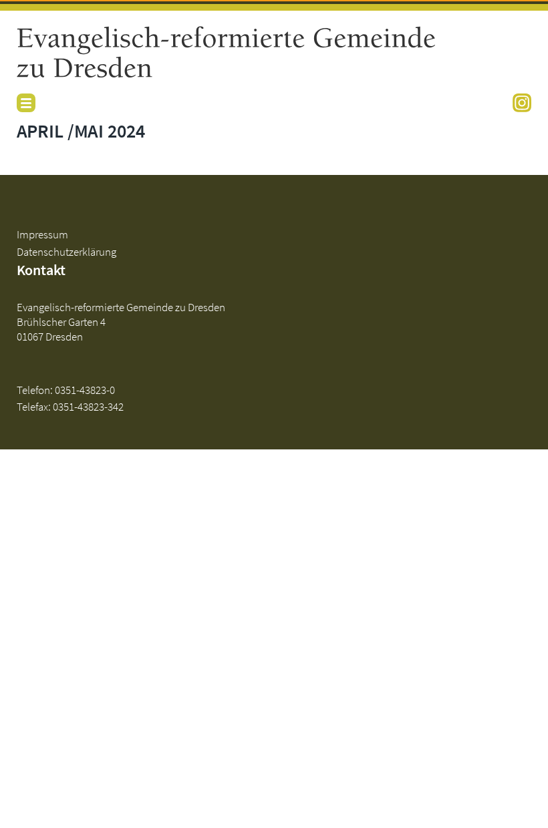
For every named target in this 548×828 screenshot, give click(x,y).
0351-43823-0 (85, 390)
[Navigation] (26, 102)
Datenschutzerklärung (66, 251)
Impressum (42, 234)
